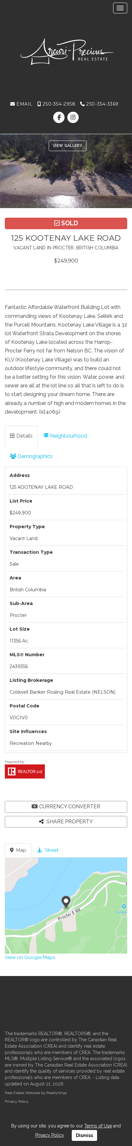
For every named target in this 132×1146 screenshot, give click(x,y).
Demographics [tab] (34, 456)
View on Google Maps (30, 957)
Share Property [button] (69, 822)
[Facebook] (60, 117)
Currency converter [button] (69, 806)
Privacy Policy (17, 1101)
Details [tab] (24, 436)
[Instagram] (73, 117)
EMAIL (24, 104)
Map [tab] (20, 850)
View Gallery (67, 145)
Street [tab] (51, 850)
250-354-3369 (102, 104)
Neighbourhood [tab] (68, 436)
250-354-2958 (58, 104)
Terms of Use (98, 1125)
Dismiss (84, 1135)
